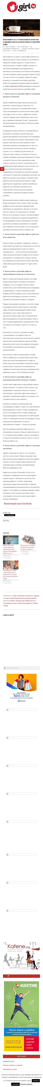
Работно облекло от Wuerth (12, 1065)
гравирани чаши (8, 1061)
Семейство (15, 49)
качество (6, 51)
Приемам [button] (36, 1080)
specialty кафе (33, 49)
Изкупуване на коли (10, 1069)
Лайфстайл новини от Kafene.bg (22, 976)
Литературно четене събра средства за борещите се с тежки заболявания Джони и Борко (10, 574)
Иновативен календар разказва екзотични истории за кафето (27, 547)
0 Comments (21, 51)
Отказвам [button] (15, 1084)
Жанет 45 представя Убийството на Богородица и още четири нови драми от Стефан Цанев (21, 603)
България (6, 49)
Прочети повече (26, 1084)
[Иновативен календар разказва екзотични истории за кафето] (28, 540)
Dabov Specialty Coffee (14, 86)
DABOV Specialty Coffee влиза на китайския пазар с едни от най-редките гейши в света (10, 549)
